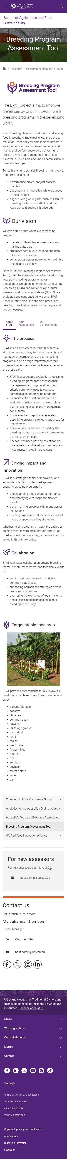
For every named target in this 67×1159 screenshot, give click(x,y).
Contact (9, 1056)
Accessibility (11, 1136)
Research (16, 69)
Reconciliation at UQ (31, 1008)
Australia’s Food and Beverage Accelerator (32, 817)
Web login (9, 1083)
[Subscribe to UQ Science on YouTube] (27, 964)
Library (8, 1046)
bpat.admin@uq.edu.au (35, 877)
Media (8, 1019)
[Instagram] (41, 1070)
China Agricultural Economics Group (29, 799)
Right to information (15, 1142)
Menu (5, 6)
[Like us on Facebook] (7, 964)
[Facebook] (7, 1070)
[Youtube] (33, 1070)
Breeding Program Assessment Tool (28, 826)
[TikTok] (50, 1070)
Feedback (9, 1149)
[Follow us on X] (24, 1070)
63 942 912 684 (19, 1101)
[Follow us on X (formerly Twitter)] (17, 964)
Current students (15, 1037)
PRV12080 (19, 1115)
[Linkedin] (16, 1070)
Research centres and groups (44, 69)
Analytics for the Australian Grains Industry (33, 808)
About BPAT (9, 323)
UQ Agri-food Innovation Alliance (26, 835)
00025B (18, 1108)
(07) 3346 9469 (24, 939)
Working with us (14, 1028)
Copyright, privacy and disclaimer (22, 1129)
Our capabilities (26, 323)
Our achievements (48, 323)
